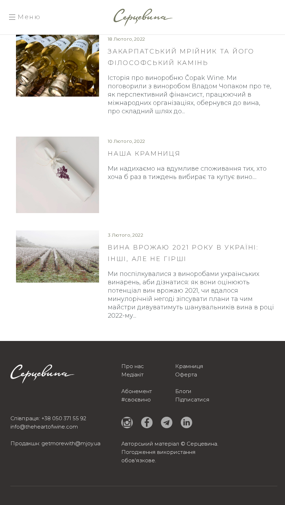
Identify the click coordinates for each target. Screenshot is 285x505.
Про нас (132, 366)
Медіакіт (132, 374)
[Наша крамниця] (57, 175)
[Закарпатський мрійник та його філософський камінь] (57, 65)
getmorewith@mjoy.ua (70, 443)
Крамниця (189, 366)
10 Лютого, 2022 (126, 141)
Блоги (183, 391)
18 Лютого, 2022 (126, 39)
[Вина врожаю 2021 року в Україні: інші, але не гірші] (57, 256)
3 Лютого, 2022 (125, 235)
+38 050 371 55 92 (63, 418)
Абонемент (136, 391)
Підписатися (192, 399)
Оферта (186, 374)
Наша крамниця (144, 153)
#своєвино (136, 399)
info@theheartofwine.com (44, 426)
